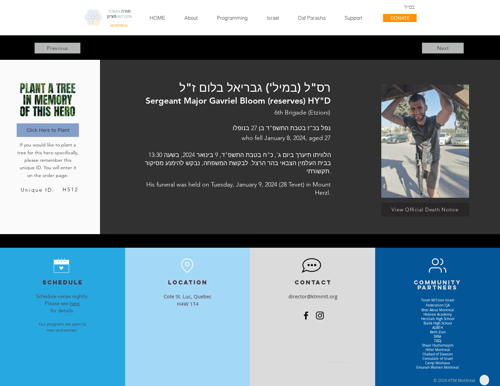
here (75, 303)
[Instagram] (320, 315)
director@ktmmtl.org (312, 296)
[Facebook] (306, 315)
